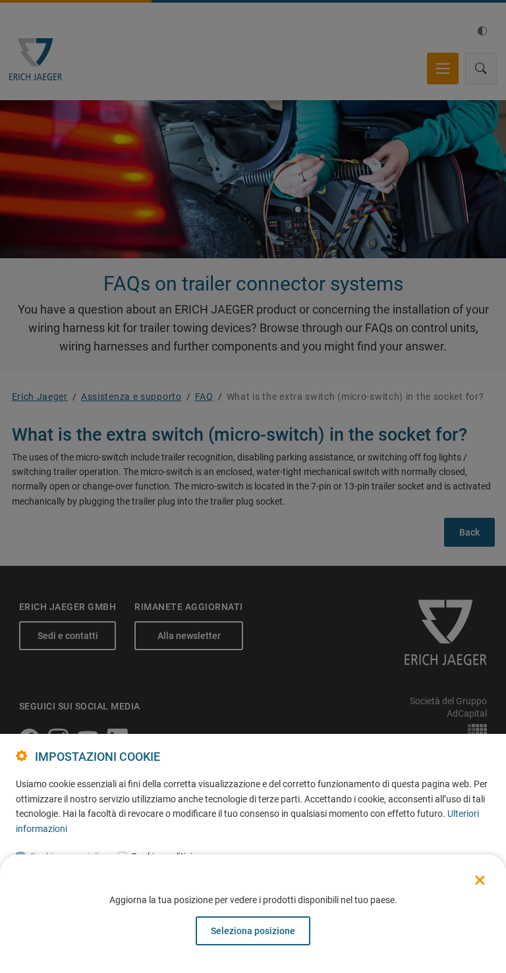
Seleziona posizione (253, 931)
